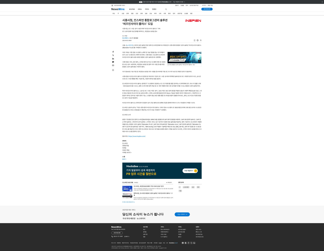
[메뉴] (112, 5)
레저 (155, 13)
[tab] (151, 227)
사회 (165, 13)
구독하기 (169, 182)
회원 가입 (210, 5)
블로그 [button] (124, 159)
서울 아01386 (121, 248)
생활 (132, 13)
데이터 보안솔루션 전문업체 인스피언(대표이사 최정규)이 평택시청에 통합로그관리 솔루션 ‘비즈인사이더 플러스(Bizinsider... (153, 198)
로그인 (204, 5)
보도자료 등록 (207, 9)
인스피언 (125, 38)
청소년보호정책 (142, 243)
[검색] (166, 9)
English (160, 243)
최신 (114, 13)
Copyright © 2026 (162, 248)
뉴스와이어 (129, 45)
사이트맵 (155, 243)
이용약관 (119, 243)
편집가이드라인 (125, 243)
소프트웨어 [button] (186, 187)
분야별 (144, 232)
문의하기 (126, 236)
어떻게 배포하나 (164, 232)
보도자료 (132, 9)
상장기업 (179, 13)
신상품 (186, 13)
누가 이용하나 (164, 237)
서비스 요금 (163, 234)
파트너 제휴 (149, 243)
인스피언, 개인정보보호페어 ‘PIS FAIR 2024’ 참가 (149, 186)
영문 (191, 13)
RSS (137, 182)
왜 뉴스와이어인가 (165, 229)
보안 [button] (193, 187)
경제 (141, 13)
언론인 (154, 9)
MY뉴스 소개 (199, 232)
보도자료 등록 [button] (117, 233)
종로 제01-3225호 (157, 246)
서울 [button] (180, 191)
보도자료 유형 (181, 232)
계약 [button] (198, 187)
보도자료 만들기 (182, 229)
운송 (151, 13)
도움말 (182, 5)
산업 (123, 13)
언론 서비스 (198, 229)
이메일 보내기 (126, 152)
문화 (127, 13)
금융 (146, 13)
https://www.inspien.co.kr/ (137, 136)
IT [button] (179, 187)
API (167, 243)
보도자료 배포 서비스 (119, 5)
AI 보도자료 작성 (194, 5)
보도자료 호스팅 (199, 237)
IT (118, 13)
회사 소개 (113, 243)
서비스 (140, 9)
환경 (169, 13)
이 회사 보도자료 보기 (128, 202)
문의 (187, 5)
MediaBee (171, 243)
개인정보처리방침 (134, 243)
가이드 (147, 9)
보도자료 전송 (199, 234)
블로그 (177, 5)
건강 (137, 13)
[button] (195, 40)
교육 (160, 13)
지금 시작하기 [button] (181, 214)
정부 (174, 13)
